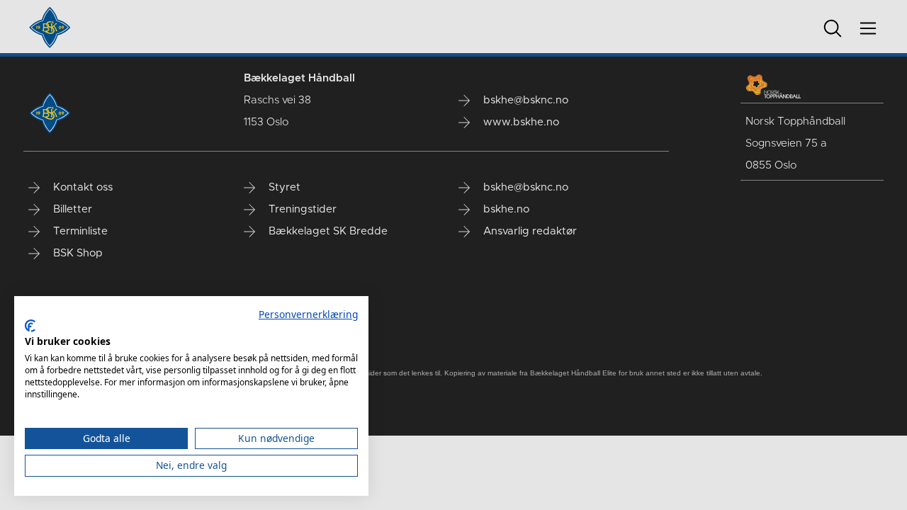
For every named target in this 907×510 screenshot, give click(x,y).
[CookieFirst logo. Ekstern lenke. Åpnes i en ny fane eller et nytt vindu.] (30, 325)
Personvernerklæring (308, 314)
